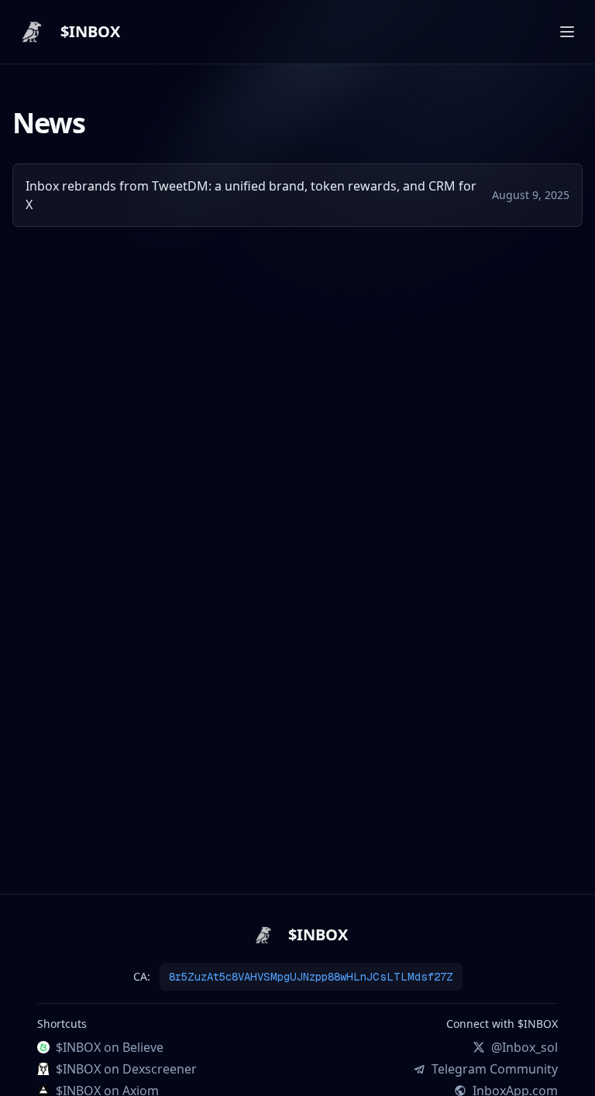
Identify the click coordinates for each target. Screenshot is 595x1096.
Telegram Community (495, 1068)
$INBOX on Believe (109, 1047)
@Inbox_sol (524, 1047)
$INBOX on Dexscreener (126, 1068)
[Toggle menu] (567, 31)
